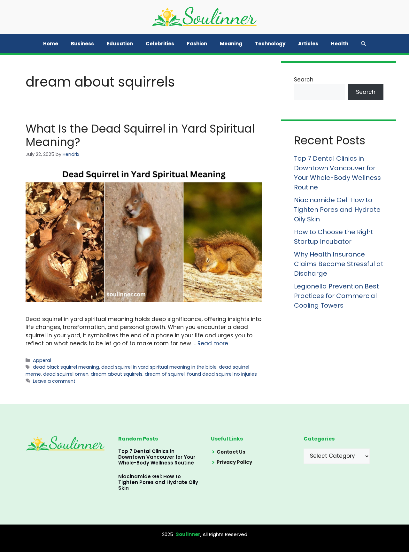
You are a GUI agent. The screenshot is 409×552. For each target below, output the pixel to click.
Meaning (231, 43)
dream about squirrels (117, 374)
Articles (308, 43)
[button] (363, 43)
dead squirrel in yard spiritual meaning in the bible (159, 367)
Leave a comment (54, 381)
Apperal (42, 360)
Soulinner (188, 534)
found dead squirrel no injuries (222, 374)
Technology (270, 43)
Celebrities (160, 43)
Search (303, 79)
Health (339, 43)
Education (120, 43)
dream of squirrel (165, 374)
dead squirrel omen (66, 374)
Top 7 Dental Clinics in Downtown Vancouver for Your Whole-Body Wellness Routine (156, 457)
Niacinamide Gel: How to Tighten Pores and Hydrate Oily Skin (337, 209)
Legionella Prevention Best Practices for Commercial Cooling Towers (336, 296)
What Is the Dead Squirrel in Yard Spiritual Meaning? (140, 135)
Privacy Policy (234, 462)
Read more (212, 343)
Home (50, 43)
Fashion (197, 43)
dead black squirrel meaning (66, 367)
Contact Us (231, 451)
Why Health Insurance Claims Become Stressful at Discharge (338, 264)
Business (82, 43)
